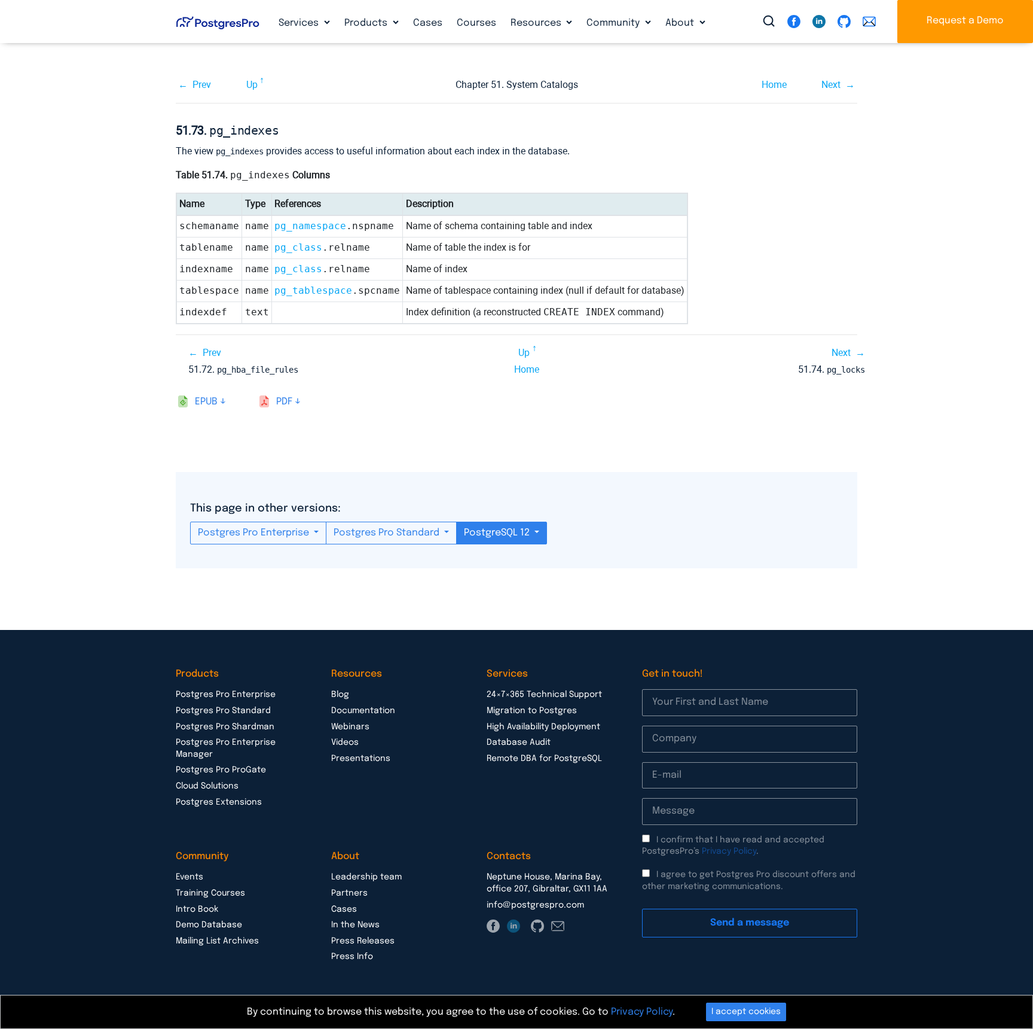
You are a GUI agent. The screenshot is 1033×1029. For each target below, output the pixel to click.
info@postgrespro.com (535, 905)
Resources (537, 23)
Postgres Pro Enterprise (254, 533)
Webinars (350, 727)
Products (367, 23)
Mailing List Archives (217, 941)
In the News (355, 925)
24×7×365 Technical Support (544, 694)
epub (206, 402)
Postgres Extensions (219, 802)
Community (614, 23)
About (680, 23)
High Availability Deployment (543, 727)
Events (189, 877)
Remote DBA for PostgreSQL (544, 758)
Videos (345, 742)
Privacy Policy (729, 851)
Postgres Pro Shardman (225, 727)
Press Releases (363, 941)
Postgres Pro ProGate (221, 770)
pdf (284, 402)
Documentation (363, 711)
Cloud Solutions (207, 786)
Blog (340, 694)
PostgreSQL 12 (498, 533)
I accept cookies (746, 1011)
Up (252, 84)
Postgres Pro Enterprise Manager (226, 748)
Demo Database (209, 925)
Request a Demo (965, 21)
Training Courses (210, 893)
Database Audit (519, 742)
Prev (201, 84)
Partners (349, 893)
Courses (476, 23)
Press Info (352, 956)
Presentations (360, 758)
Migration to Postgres (532, 711)
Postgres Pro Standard (388, 533)
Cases (427, 23)
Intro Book (197, 909)
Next (831, 84)
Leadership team (366, 877)
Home (774, 84)
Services (300, 23)
